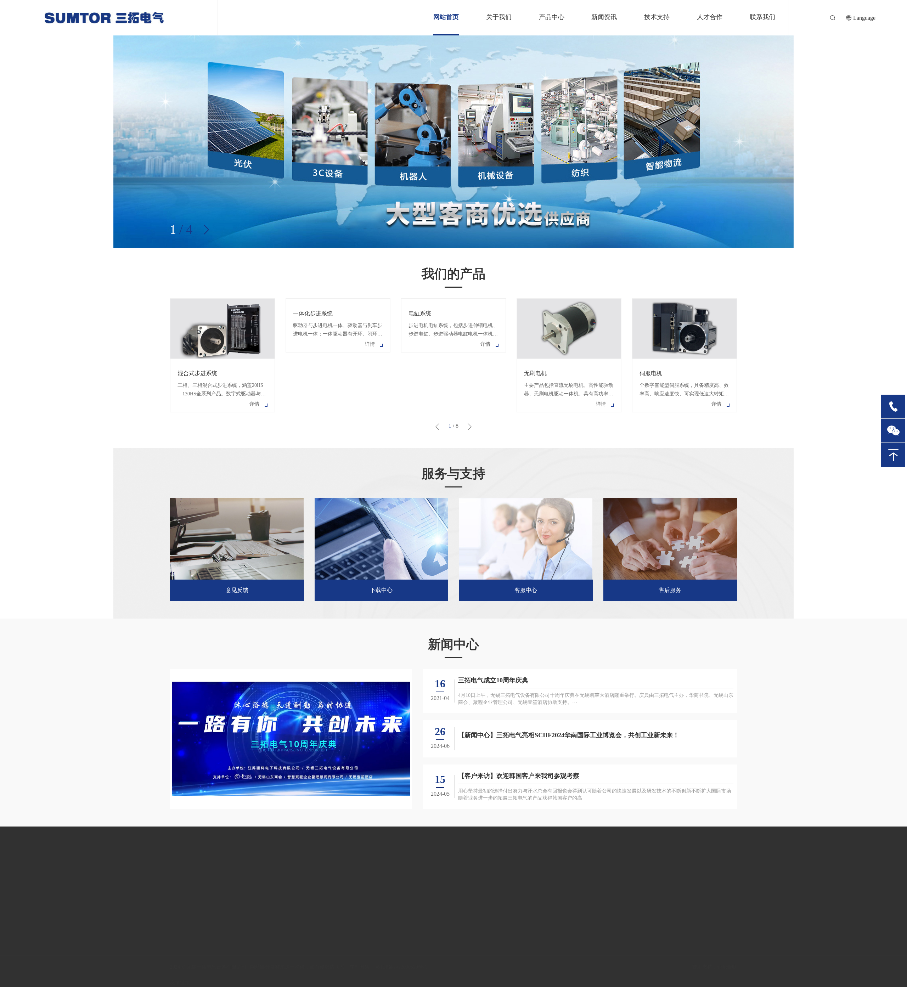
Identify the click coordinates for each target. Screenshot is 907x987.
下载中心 (381, 590)
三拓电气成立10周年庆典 (493, 680)
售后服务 (670, 590)
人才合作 (709, 17)
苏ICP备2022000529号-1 (401, 967)
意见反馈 (237, 590)
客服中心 (525, 590)
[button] (206, 230)
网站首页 (446, 17)
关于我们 (499, 17)
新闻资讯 (604, 17)
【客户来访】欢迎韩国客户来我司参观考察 (518, 775)
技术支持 (657, 17)
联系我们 (762, 17)
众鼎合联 (727, 967)
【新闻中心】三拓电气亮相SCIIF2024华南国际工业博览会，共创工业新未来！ (568, 735)
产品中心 (551, 17)
